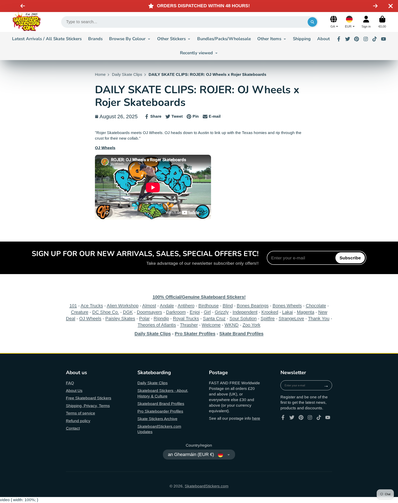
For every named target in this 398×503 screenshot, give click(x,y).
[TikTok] (374, 38)
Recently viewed (196, 53)
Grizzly (222, 312)
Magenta (305, 312)
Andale (167, 305)
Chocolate (316, 305)
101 (73, 305)
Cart (382, 22)
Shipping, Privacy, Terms (88, 406)
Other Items (269, 39)
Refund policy (78, 421)
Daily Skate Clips (127, 74)
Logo (26, 22)
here (256, 418)
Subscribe (350, 257)
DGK (128, 312)
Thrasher (189, 325)
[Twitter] (347, 38)
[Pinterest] (356, 38)
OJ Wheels (90, 318)
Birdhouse (208, 305)
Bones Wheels (287, 305)
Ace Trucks (92, 305)
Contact (73, 428)
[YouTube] (383, 38)
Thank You (318, 318)
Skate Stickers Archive (157, 419)
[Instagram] (365, 38)
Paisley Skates (120, 318)
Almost (149, 305)
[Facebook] (338, 38)
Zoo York (251, 325)
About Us (74, 390)
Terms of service (80, 413)
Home (100, 74)
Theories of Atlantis (157, 325)
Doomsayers (149, 312)
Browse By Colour (127, 39)
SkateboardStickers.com (206, 486)
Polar (144, 318)
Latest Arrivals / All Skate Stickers (47, 39)
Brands (95, 39)
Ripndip (161, 318)
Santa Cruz (214, 318)
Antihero (186, 305)
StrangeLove (291, 318)
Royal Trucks (186, 318)
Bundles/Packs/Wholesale (224, 39)
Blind (228, 305)
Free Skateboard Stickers (88, 398)
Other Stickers (171, 39)
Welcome (211, 325)
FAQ (70, 383)
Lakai (287, 312)
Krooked (269, 312)
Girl (207, 312)
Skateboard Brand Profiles (160, 403)
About (323, 39)
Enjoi (195, 312)
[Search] (312, 22)
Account (366, 22)
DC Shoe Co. (105, 312)
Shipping (302, 39)
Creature (79, 312)
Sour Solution (243, 318)
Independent (245, 312)
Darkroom (176, 312)
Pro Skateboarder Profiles (160, 411)
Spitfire (268, 318)
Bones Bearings (253, 305)
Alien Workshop (122, 305)
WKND (231, 325)
